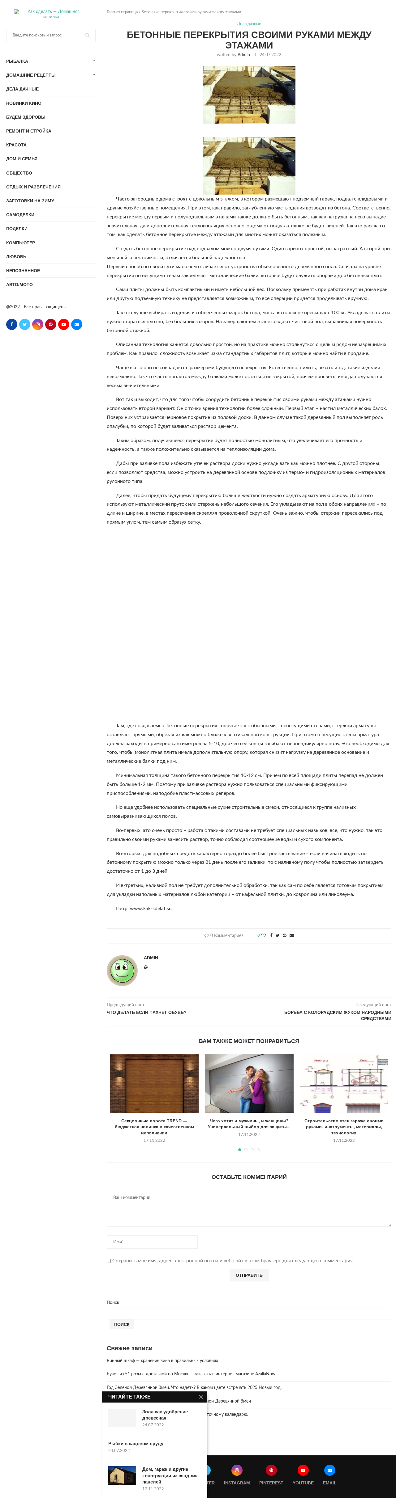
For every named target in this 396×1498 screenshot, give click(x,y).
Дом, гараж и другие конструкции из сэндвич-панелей (170, 1475)
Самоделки (20, 214)
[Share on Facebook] (271, 936)
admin (244, 55)
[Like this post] (263, 936)
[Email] (76, 324)
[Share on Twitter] (278, 936)
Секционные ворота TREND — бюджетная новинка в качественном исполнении (154, 1126)
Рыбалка (17, 61)
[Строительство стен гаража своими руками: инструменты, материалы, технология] (344, 1083)
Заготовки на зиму (30, 200)
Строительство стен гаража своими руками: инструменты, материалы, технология (344, 1126)
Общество (19, 173)
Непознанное (23, 270)
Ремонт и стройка (28, 131)
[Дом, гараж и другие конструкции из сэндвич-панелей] (122, 1475)
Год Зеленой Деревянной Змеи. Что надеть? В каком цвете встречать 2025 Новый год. (194, 1388)
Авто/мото (19, 284)
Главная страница (122, 12)
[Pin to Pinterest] (284, 936)
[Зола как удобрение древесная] (122, 1418)
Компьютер (20, 242)
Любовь (16, 256)
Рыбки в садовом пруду (135, 1443)
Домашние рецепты (31, 75)
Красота (16, 144)
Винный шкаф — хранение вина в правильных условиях (162, 1361)
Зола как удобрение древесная (165, 1414)
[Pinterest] (50, 324)
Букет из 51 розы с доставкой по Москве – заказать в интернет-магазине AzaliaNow (191, 1374)
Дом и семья (21, 158)
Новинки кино (23, 103)
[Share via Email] (292, 936)
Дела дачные (22, 89)
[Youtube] (63, 324)
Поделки (17, 228)
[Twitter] (24, 324)
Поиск (113, 1303)
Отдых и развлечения (33, 186)
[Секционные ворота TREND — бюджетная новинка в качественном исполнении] (154, 1083)
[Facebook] (11, 324)
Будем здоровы (25, 117)
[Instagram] (37, 324)
